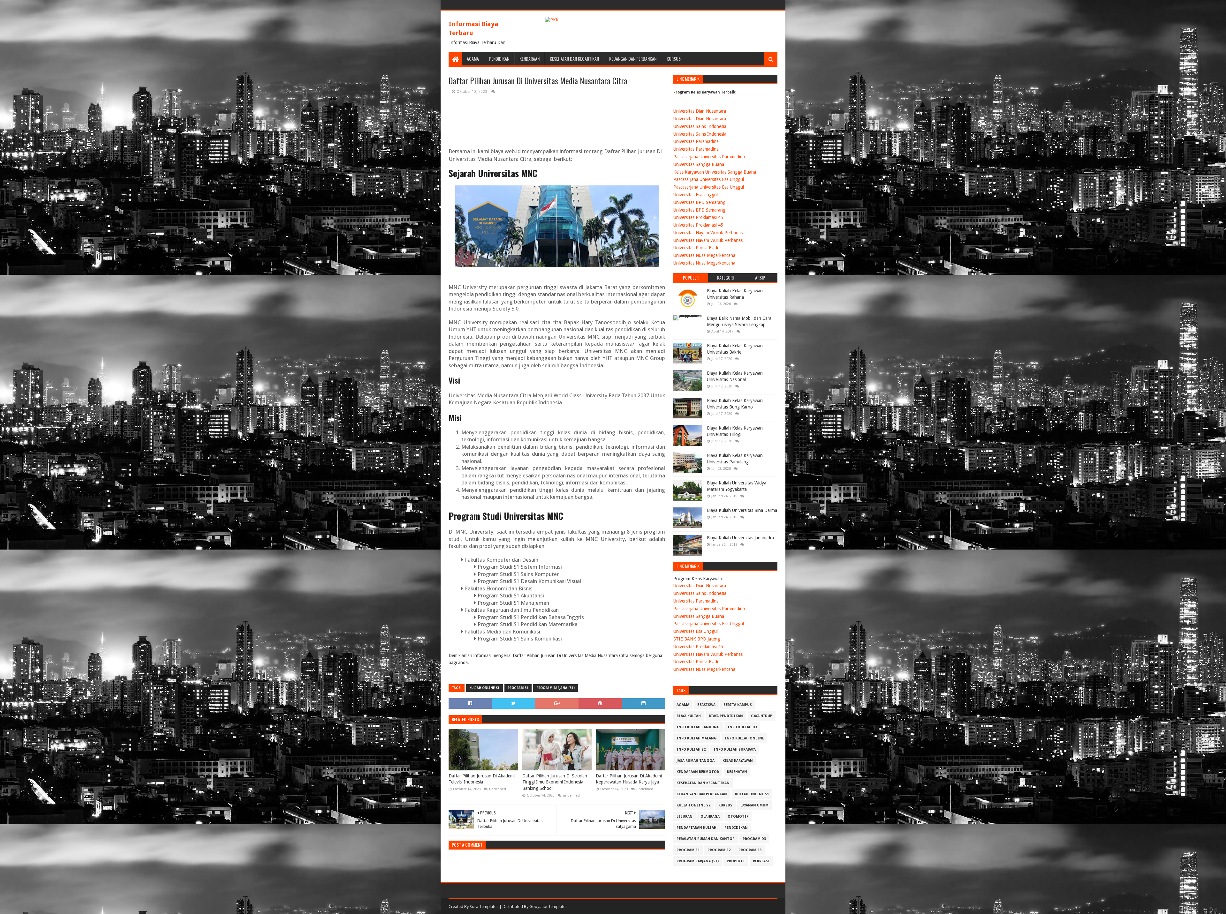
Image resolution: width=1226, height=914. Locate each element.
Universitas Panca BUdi (695, 247)
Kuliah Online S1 (484, 688)
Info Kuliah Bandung (698, 727)
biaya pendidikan (726, 716)
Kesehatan (737, 772)
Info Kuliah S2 (691, 749)
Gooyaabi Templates (548, 906)
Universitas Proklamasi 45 (698, 217)
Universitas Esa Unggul (695, 194)
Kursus (674, 58)
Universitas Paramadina (696, 141)
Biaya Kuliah (689, 716)
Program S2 (719, 850)
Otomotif (738, 816)
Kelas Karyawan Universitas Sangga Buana (714, 172)
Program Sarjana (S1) (555, 688)
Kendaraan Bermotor (698, 772)
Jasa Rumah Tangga (696, 761)
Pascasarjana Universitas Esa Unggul (708, 179)
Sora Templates (484, 906)
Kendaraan (529, 58)
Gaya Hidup (761, 716)
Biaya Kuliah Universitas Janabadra (740, 537)
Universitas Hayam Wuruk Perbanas (708, 232)
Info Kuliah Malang (697, 738)
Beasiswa (706, 705)
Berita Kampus (737, 705)
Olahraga (710, 816)
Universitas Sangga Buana (698, 164)
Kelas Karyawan (738, 761)
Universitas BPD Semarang (699, 202)
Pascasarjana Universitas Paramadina (709, 156)
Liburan (684, 816)
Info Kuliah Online (744, 738)
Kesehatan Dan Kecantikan (574, 58)
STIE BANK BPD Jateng (696, 638)
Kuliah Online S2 (693, 805)
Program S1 (518, 688)
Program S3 (749, 850)
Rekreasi (761, 861)
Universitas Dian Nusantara (699, 111)
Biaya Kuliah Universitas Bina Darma (742, 510)
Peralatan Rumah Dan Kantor (706, 839)
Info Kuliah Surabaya (735, 749)
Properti (736, 861)
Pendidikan (499, 58)
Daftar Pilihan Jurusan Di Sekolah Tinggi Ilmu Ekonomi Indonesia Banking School (554, 782)
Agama (473, 58)
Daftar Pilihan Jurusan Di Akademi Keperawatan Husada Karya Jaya (629, 779)
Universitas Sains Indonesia (699, 126)
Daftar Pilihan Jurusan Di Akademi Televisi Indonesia (482, 779)
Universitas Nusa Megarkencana (704, 255)
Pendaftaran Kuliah (696, 828)
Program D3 (754, 839)
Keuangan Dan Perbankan (632, 58)
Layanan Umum (754, 805)
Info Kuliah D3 (742, 727)
